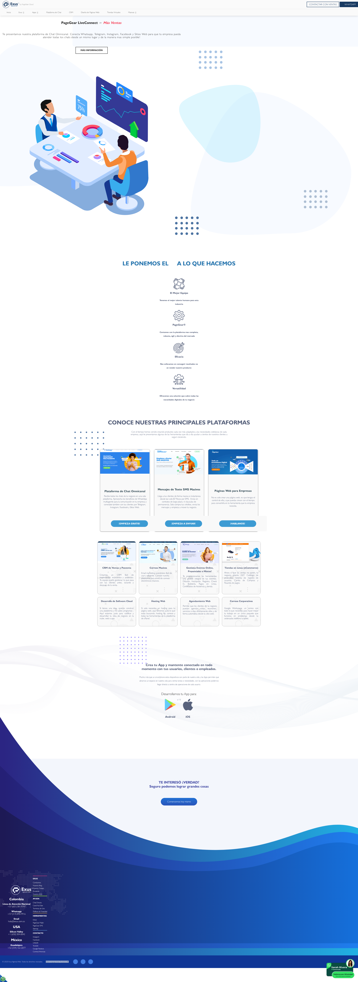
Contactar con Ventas (323, 4)
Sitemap (35, 929)
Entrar (35, 920)
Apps (34, 12)
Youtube (35, 946)
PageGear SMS (38, 926)
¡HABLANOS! (237, 523)
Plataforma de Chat (53, 12)
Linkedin (35, 943)
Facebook (36, 940)
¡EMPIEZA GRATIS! (129, 523)
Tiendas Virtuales (113, 12)
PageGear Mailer (38, 923)
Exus (21, 12)
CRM (71, 12)
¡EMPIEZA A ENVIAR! (183, 523)
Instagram (36, 937)
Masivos (131, 12)
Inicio (9, 12)
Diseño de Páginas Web (90, 12)
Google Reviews (38, 949)
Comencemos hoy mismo (179, 801)
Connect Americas (39, 952)
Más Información (92, 50)
